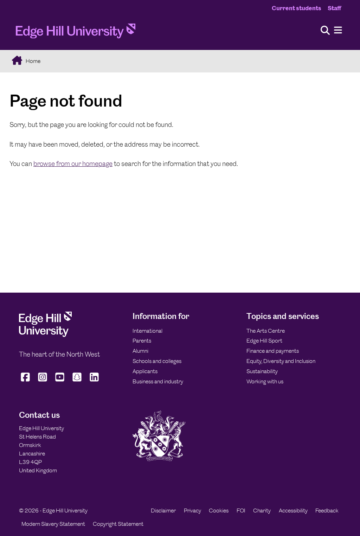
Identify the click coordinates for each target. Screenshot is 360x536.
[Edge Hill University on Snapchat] (77, 382)
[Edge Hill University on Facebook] (26, 382)
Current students (296, 8)
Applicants (145, 371)
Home (32, 61)
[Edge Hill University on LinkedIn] (94, 382)
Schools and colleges (157, 361)
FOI (241, 510)
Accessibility (293, 510)
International (147, 330)
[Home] (75, 33)
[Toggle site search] (325, 31)
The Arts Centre (265, 330)
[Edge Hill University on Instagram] (43, 382)
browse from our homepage (72, 164)
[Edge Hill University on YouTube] (60, 382)
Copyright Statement (118, 524)
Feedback (327, 510)
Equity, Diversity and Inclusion (280, 361)
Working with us (264, 381)
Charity (262, 510)
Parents (142, 340)
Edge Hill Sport (264, 340)
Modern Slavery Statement (53, 524)
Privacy (192, 510)
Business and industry (158, 381)
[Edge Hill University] (45, 335)
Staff (334, 8)
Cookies (219, 510)
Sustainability (262, 371)
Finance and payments (272, 350)
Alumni (140, 350)
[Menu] (338, 30)
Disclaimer (163, 510)
